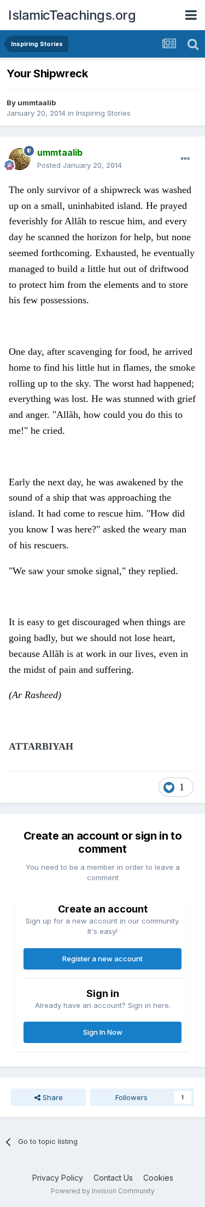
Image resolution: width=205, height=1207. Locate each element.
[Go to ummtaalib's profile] (20, 159)
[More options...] (185, 159)
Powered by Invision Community (103, 1191)
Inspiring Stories (103, 113)
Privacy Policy (57, 1177)
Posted (79, 165)
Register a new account (102, 958)
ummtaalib (36, 102)
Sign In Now (102, 1032)
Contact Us (113, 1177)
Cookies (158, 1177)
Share (51, 1097)
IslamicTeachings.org (72, 15)
